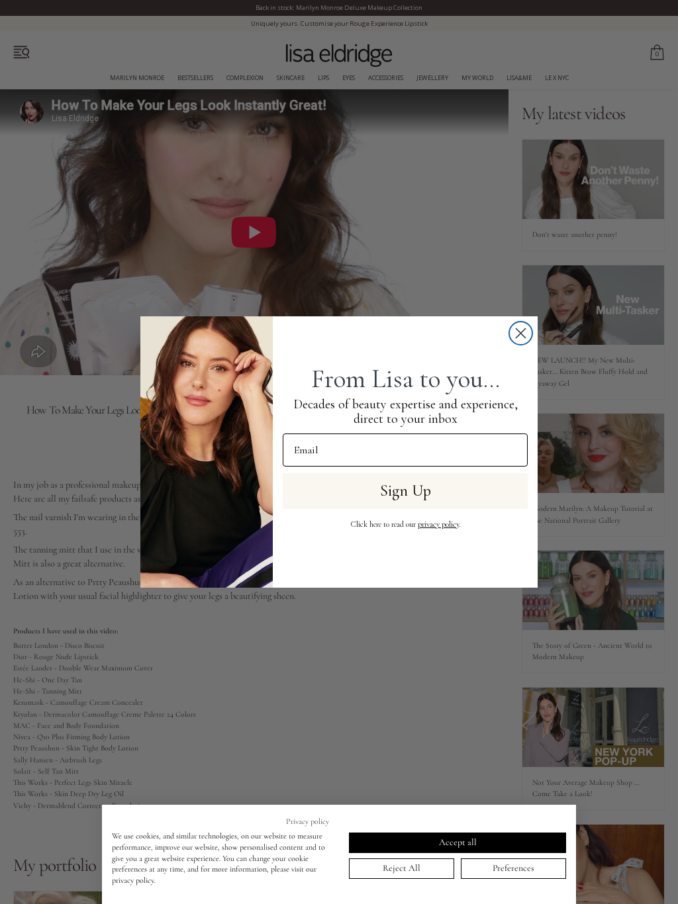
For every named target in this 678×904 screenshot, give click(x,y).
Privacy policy (307, 821)
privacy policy (438, 524)
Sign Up (405, 490)
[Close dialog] (520, 333)
